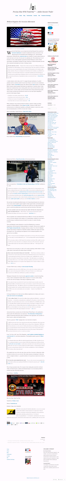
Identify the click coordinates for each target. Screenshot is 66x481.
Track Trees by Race (20, 159)
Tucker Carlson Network (51, 183)
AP (29, 98)
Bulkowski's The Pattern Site (52, 114)
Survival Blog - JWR (51, 196)
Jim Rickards (50, 169)
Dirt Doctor (49, 191)
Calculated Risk (50, 161)
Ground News (50, 167)
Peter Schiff (49, 156)
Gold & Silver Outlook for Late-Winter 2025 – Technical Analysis (53, 97)
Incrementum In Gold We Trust (52, 150)
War (39, 15)
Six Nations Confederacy (31, 198)
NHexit (41, 336)
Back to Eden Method (51, 188)
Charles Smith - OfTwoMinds (52, 162)
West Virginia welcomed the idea (13, 228)
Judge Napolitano (50, 171)
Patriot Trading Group (51, 155)
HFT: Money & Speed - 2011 (52, 122)
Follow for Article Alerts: (53, 22)
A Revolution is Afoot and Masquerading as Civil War (28, 184)
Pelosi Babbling (19, 136)
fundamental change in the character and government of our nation (31, 191)
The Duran (49, 182)
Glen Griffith (49, 130)
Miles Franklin (50, 143)
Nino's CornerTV (50, 176)
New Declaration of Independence (35, 313)
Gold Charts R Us (50, 121)
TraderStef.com (13, 403)
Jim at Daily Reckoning (51, 170)
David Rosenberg (50, 164)
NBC (29, 100)
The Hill (26, 95)
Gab (18, 400)
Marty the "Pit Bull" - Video (52, 134)
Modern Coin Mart (50, 144)
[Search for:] (52, 108)
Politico (27, 97)
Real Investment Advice (51, 178)
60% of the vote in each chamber (15, 343)
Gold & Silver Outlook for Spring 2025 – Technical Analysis (53, 91)
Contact (35, 15)
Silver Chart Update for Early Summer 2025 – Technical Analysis (52, 80)
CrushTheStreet (22, 48)
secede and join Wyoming (27, 266)
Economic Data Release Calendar (53, 115)
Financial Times (40, 76)
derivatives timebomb (16, 52)
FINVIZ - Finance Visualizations (52, 116)
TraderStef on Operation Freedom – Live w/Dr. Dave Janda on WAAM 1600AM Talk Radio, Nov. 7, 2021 (25, 442)
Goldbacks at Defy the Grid (52, 142)
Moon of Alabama (50, 175)
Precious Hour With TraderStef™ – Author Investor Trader (33, 12)
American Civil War (41, 195)
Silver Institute (50, 157)
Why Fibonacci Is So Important (52, 128)
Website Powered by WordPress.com (33, 477)
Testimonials (29, 15)
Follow (50, 27)
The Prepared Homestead (51, 197)
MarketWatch (31, 213)
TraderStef (9, 23)
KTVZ (12, 263)
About (20, 15)
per (28, 305)
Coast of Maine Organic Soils (52, 190)
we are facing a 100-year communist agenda (20, 193)
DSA (27, 190)
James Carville (26, 105)
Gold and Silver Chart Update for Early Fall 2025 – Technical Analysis (53, 68)
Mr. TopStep (49, 133)
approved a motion (29, 276)
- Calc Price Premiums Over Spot (53, 141)
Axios (32, 308)
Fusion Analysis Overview (51, 117)
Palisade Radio (50, 154)
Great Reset (17, 84)
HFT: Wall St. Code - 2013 (52, 123)
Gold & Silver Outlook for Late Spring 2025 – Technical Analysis (53, 86)
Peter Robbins (50, 135)
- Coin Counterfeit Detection (52, 140)
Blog (24, 15)
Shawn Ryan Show (50, 181)
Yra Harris (49, 136)
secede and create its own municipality (15, 295)
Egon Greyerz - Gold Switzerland (52, 149)
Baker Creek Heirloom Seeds (52, 189)
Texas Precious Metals (51, 147)
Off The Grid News (50, 195)
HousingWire (49, 168)
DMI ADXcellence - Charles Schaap (53, 113)
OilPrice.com (50, 177)
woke (34, 84)
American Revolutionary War (28, 195)
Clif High (49, 163)
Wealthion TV (50, 184)
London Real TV (50, 174)
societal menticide (17, 205)
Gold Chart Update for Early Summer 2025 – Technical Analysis (53, 74)
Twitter (13, 400)
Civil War (16, 373)
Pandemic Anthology (46, 15)
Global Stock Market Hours (52, 120)
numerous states (23, 56)
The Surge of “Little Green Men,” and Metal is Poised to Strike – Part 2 (20, 441)
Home (16, 15)
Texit (17, 319)
